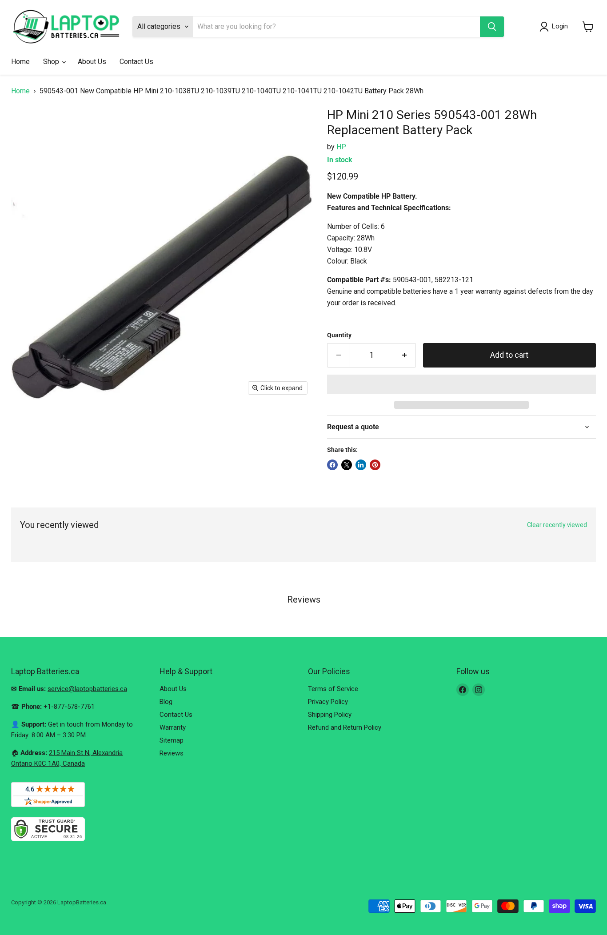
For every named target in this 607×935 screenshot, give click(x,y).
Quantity (339, 335)
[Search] (492, 26)
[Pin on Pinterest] (375, 465)
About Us (92, 61)
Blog (166, 702)
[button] (461, 384)
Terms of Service (333, 689)
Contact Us (136, 61)
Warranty (173, 727)
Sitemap (172, 740)
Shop (52, 61)
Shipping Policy (329, 715)
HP (341, 147)
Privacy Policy (328, 702)
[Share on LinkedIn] (360, 465)
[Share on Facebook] (332, 465)
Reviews (172, 753)
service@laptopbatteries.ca (87, 689)
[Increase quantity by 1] (404, 355)
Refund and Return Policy (344, 727)
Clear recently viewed (557, 524)
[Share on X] (346, 465)
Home (20, 61)
